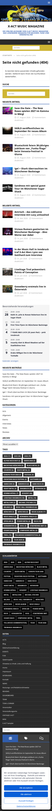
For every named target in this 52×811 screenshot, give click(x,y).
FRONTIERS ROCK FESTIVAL (15, 479)
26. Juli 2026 (22, 293)
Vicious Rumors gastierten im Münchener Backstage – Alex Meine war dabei (31, 232)
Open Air (8, 521)
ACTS (4, 640)
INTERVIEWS (7, 675)
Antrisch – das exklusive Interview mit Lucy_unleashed (32, 213)
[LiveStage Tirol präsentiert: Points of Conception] (8, 272)
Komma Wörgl (11, 493)
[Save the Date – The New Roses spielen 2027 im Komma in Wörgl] (8, 110)
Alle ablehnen (26, 794)
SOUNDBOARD (8, 695)
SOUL (23, 526)
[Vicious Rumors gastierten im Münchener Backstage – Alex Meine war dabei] (8, 231)
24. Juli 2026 (22, 275)
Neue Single (10, 517)
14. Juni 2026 (22, 238)
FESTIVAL (29, 475)
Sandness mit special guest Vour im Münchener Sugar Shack (30, 188)
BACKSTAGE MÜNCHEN (13, 465)
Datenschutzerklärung (26, 806)
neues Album (39, 512)
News (5, 428)
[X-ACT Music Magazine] (26, 20)
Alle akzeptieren (26, 788)
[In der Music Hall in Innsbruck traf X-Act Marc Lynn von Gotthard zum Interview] (8, 251)
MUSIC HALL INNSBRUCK (26, 507)
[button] (48, 2)
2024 (7, 456)
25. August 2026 (23, 175)
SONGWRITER (10, 526)
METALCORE (9, 503)
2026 (27, 456)
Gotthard (35, 479)
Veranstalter (7, 707)
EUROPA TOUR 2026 (12, 475)
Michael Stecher (27, 503)
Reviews (6, 432)
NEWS (5, 683)
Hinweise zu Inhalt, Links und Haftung (17, 663)
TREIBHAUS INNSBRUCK (14, 544)
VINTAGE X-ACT (8, 715)
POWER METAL (23, 521)
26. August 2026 (23, 135)
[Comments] (41, 738)
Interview (40, 489)
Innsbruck (25, 489)
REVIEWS (6, 691)
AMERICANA (29, 461)
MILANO (8, 507)
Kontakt (6, 679)
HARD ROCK (38, 484)
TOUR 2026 (19, 540)
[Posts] (10, 738)
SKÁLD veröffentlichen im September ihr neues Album (31, 130)
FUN (4, 655)
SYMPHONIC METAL (28, 530)
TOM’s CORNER (8, 703)
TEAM (5, 699)
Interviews (7, 423)
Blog (4, 644)
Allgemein (7, 415)
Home (5, 667)
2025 (17, 456)
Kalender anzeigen (10, 361)
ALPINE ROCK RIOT (12, 461)
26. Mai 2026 (22, 218)
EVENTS (5, 651)
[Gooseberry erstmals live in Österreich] (8, 289)
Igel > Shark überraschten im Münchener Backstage (31, 170)
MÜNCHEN (9, 512)
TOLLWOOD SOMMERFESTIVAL (28, 535)
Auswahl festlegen (26, 801)
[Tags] (26, 738)
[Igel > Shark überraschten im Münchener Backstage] (8, 171)
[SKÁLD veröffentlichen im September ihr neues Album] (8, 130)
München (23, 512)
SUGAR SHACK (10, 530)
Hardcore (9, 484)
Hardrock (23, 484)
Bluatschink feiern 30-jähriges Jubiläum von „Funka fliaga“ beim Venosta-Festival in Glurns (32, 150)
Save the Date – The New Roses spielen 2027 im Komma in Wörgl (32, 111)
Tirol (7, 535)
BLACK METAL (33, 465)
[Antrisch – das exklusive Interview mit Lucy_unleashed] (8, 214)
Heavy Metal (10, 489)
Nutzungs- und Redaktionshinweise (16, 687)
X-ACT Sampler (8, 723)
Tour (7, 540)
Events (5, 419)
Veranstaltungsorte (10, 711)
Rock (37, 521)
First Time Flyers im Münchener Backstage (29, 325)
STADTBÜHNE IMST (38, 526)
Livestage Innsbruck (14, 498)
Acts (4, 411)
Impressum (7, 671)
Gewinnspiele (7, 659)
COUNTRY (9, 470)
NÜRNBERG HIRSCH (28, 517)
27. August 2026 (23, 117)
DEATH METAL (23, 470)
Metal (32, 498)
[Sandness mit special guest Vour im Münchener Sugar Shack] (8, 188)
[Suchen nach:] (26, 47)
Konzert (27, 493)
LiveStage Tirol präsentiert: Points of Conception (30, 271)
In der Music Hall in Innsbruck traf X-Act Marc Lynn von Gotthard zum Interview (32, 252)
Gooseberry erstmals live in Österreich (30, 288)
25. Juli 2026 (22, 258)
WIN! (4, 719)
